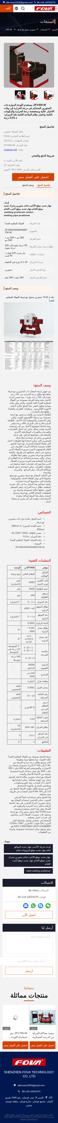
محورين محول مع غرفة (26, 30)
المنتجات (43, 30)
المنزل (54, 30)
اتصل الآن (29, 915)
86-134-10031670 (45, 2)
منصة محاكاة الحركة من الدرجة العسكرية (43, 1035)
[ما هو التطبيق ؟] (33, 906)
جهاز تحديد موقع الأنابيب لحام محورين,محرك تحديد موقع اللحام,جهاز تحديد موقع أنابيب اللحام (30, 860)
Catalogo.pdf (10, 149)
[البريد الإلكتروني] (26, 906)
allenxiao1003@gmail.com (19, 2)
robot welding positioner (38, 871)
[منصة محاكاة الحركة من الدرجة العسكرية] (42, 1017)
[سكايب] (41, 906)
